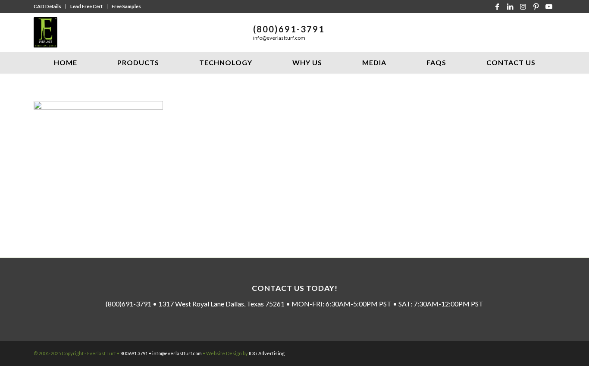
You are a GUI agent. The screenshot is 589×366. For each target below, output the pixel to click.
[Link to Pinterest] (535, 6)
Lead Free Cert (86, 6)
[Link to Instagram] (523, 6)
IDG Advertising (267, 353)
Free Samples (126, 6)
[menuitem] (50, 6)
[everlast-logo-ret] (45, 32)
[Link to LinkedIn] (510, 6)
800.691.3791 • (136, 353)
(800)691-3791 (289, 29)
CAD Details (47, 6)
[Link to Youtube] (548, 6)
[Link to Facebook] (497, 6)
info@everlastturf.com (279, 38)
